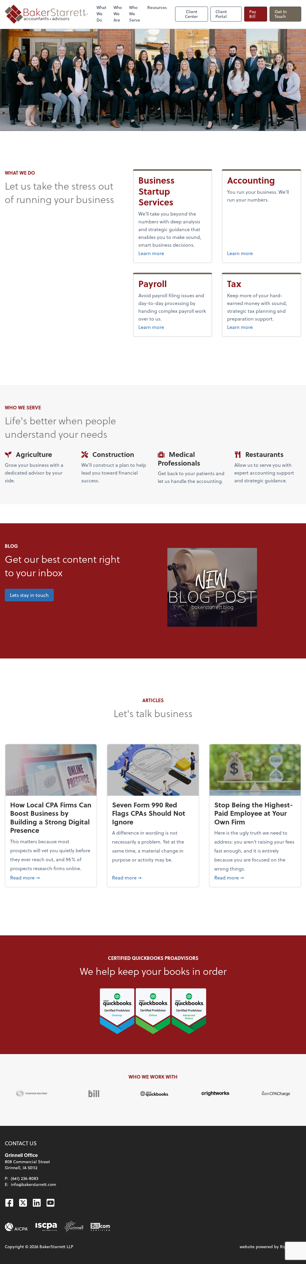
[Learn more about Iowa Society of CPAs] (46, 1227)
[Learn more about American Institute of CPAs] (16, 1227)
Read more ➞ (51, 877)
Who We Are (118, 13)
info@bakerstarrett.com (33, 1184)
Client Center (191, 13)
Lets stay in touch (29, 594)
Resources (157, 7)
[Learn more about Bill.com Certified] (101, 1227)
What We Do (101, 13)
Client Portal (221, 13)
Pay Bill (252, 13)
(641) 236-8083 (24, 1178)
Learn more (172, 253)
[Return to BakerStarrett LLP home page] (46, 14)
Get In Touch (281, 13)
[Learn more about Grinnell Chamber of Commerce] (73, 1226)
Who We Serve (134, 13)
